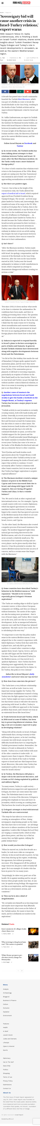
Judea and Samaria (9, 1039)
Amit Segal (6, 962)
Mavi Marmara (24, 99)
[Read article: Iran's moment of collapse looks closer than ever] (33, 931)
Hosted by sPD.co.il (8, 1119)
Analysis (6, 989)
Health (5, 1027)
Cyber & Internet (8, 1046)
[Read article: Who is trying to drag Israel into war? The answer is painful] (33, 944)
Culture (5, 1004)
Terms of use (7, 1077)
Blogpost (6, 996)
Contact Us (7, 1088)
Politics (5, 1069)
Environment (7, 1015)
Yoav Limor (6, 947)
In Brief (5, 1031)
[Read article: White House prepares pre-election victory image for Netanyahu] (33, 958)
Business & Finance (9, 1000)
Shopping (6, 1073)
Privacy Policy (8, 1081)
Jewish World (7, 1035)
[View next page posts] (21, 970)
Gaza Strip (6, 1066)
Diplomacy (7, 1058)
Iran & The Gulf (8, 1062)
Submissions (7, 1084)
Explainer (6, 1012)
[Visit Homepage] (21, 3)
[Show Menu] (2, 3)
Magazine (8, 12)
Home (2, 12)
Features (6, 1024)
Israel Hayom (19, 1115)
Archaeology (7, 993)
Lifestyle (6, 1042)
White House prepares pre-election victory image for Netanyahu (12, 957)
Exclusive (6, 1008)
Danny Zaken (7, 933)
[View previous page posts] (18, 970)
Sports (5, 1050)
